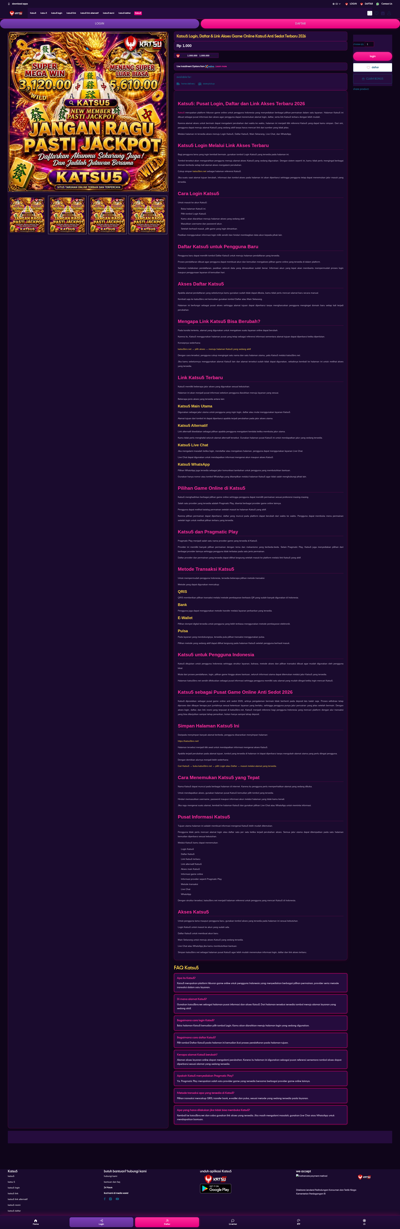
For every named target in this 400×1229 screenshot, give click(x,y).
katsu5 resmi (14, 1205)
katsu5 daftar (14, 1210)
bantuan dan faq (112, 1182)
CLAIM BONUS (374, 79)
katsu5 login (14, 1187)
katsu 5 (11, 1182)
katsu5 (11, 1176)
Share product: (361, 89)
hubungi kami (110, 1176)
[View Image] (27, 215)
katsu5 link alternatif (18, 1199)
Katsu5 (181, 112)
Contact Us (386, 4)
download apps (20, 4)
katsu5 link (13, 1193)
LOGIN (353, 4)
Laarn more (221, 66)
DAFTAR (369, 4)
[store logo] (16, 13)
